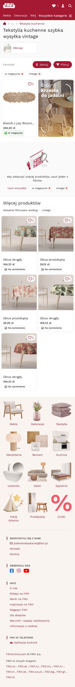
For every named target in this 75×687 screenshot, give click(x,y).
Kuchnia (61, 454)
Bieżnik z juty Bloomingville (22, 123)
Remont (37, 454)
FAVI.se (22, 671)
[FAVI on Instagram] (19, 571)
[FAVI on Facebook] (12, 571)
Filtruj (65, 64)
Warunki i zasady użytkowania (30, 620)
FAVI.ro (35, 666)
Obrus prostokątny (52, 259)
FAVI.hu (46, 666)
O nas (13, 588)
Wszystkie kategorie (52, 15)
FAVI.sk (23, 666)
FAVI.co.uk (36, 671)
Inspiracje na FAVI (21, 604)
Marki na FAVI (19, 599)
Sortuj (44, 64)
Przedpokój (37, 516)
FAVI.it (10, 671)
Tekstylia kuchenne (31, 23)
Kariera (14, 554)
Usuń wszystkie (17, 188)
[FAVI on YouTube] (26, 571)
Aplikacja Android (25, 642)
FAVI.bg (50, 671)
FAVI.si (10, 677)
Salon (37, 485)
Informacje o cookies (23, 626)
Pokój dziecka (13, 518)
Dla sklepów (18, 615)
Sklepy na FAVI (19, 593)
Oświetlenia (14, 454)
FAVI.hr (58, 666)
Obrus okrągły (12, 259)
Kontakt (15, 548)
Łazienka (13, 485)
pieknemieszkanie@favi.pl (31, 543)
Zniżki (61, 516)
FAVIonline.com (16, 654)
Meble (7, 15)
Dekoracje (20, 15)
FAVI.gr (61, 671)
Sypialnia (62, 485)
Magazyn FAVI (19, 609)
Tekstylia (61, 424)
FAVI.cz (11, 666)
